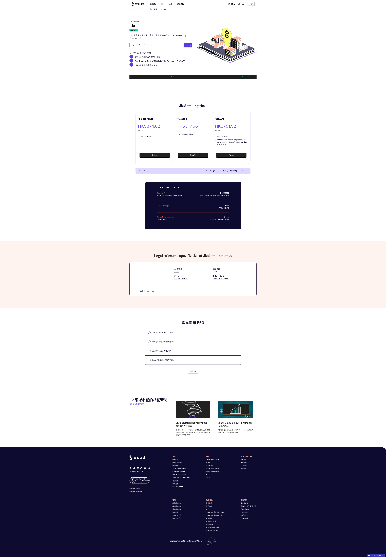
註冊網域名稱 (176, 503)
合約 (207, 509)
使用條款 (209, 506)
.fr (165, 77)
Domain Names (143, 9)
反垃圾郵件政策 (211, 521)
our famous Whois (194, 541)
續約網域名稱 (176, 509)
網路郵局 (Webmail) (212, 472)
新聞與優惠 (244, 515)
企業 (170, 4)
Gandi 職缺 (244, 518)
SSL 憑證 (175, 484)
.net (170, 77)
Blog (233, 4)
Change (244, 171)
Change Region (134, 488)
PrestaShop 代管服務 (179, 475)
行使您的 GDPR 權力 (212, 527)
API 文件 (243, 469)
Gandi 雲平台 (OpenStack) (181, 478)
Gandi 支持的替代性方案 (249, 506)
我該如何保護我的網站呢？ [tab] (161, 351)
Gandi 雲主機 (176, 515)
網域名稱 (175, 459)
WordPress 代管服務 (179, 469)
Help (242, 4)
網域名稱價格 (153, 9)
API (207, 475)
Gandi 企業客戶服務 (212, 459)
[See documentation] (164, 193)
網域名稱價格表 (177, 462)
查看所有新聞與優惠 (136, 404)
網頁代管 (175, 465)
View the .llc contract (221, 278)
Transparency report (213, 530)
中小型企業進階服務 (212, 469)
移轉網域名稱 (176, 506)
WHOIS (208, 478)
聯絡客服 (244, 459)
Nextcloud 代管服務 (179, 472)
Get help (193, 371)
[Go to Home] (137, 4)
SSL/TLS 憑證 (176, 518)
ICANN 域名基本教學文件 (214, 515)
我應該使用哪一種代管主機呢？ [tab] (163, 333)
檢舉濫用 (209, 503)
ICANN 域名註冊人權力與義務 (215, 512)
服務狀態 (244, 462)
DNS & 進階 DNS (177, 487)
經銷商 (208, 462)
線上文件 (244, 465)
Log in (251, 4)
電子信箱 (175, 481)
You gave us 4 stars (136, 471)
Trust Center (245, 509)
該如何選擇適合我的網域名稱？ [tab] (163, 342)
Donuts (176, 272)
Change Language (135, 491)
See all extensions (248, 77)
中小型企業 (209, 465)
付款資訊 (209, 518)
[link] (130, 468)
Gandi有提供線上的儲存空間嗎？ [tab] (164, 360)
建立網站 (153, 4)
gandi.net (134, 9)
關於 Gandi (244, 503)
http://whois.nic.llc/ (181, 278)
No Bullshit (244, 512)
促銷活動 (180, 4)
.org (159, 77)
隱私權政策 (209, 524)
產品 (162, 4)
